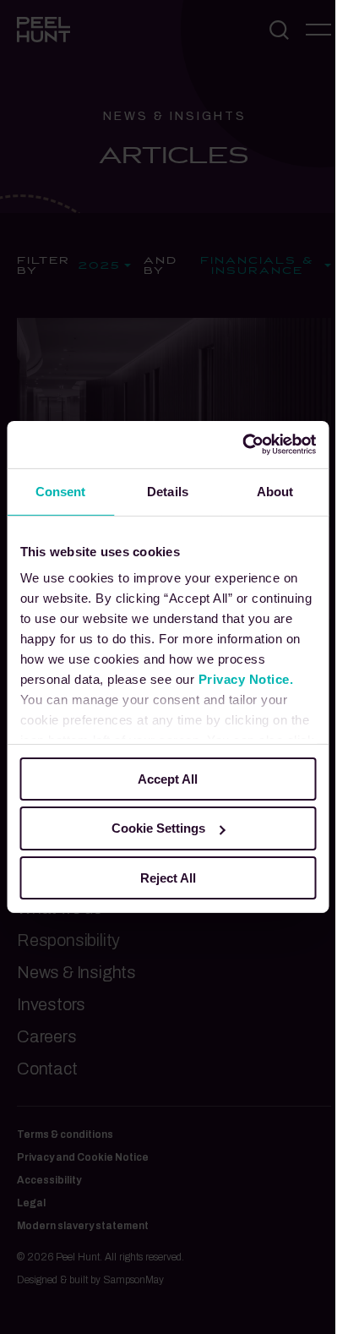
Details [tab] (167, 491)
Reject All (168, 878)
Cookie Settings (158, 828)
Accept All (168, 778)
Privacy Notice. (245, 679)
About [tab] (275, 491)
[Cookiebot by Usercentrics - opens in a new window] (242, 445)
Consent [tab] (60, 491)
